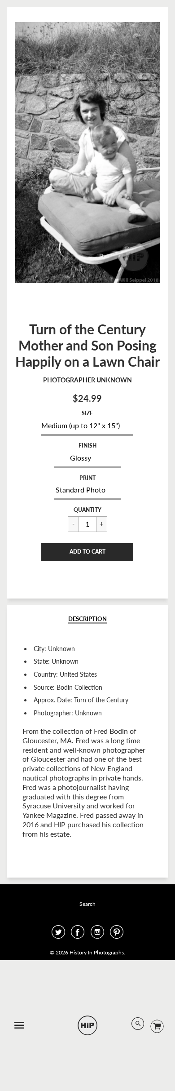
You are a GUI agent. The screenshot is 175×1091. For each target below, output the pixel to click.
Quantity (87, 509)
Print (87, 478)
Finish (87, 445)
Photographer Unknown (87, 380)
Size (87, 413)
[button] (87, 552)
